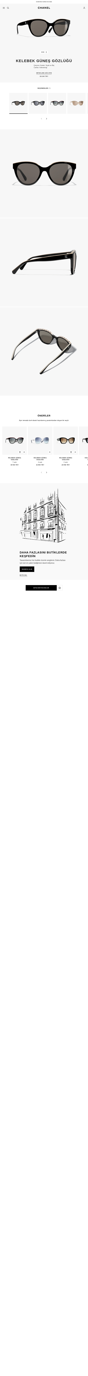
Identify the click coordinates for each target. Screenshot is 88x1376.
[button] (44, 7)
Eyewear (21, 627)
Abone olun (61, 611)
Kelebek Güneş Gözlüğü (13, 459)
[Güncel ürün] (18, 103)
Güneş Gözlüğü (34, 627)
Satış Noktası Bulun (41, 588)
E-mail (9, 613)
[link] (54, 614)
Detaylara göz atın (44, 73)
